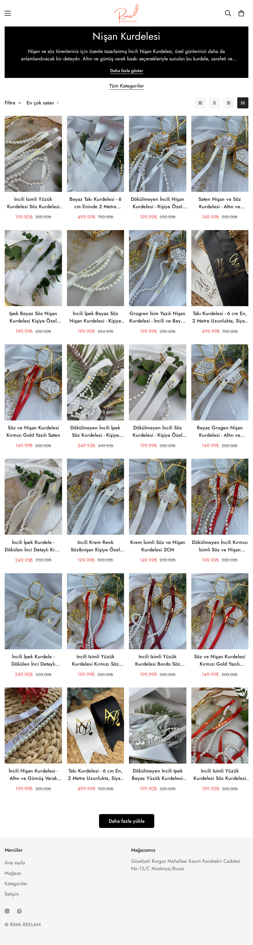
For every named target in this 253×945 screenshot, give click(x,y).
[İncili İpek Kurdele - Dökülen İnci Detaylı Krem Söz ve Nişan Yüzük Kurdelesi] (33, 497)
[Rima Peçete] (126, 13)
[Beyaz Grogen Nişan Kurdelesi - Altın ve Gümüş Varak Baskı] (220, 382)
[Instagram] (7, 911)
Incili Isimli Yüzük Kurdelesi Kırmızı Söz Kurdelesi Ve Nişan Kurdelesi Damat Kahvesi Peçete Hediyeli (95, 660)
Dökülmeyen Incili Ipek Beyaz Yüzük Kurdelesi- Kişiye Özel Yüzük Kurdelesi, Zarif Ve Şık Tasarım (157, 774)
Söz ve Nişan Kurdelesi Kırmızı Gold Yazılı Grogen (219, 660)
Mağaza (13, 873)
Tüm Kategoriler (126, 85)
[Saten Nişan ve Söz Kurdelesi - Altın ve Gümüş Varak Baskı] (220, 154)
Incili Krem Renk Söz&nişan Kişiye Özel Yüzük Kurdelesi (95, 546)
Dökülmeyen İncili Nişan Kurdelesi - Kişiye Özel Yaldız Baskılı (157, 203)
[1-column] (200, 102)
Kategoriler (16, 883)
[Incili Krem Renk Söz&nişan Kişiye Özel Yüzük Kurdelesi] (95, 497)
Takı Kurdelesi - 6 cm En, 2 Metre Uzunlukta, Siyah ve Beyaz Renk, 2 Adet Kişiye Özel (95, 774)
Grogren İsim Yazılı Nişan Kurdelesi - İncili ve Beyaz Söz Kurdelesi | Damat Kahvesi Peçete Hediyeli (157, 317)
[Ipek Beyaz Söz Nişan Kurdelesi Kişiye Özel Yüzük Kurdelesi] (33, 268)
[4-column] (242, 102)
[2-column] (214, 102)
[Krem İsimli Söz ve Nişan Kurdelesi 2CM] (157, 497)
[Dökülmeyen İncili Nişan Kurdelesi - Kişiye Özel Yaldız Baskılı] (157, 154)
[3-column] (228, 102)
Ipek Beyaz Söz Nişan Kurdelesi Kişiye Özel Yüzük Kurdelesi (33, 317)
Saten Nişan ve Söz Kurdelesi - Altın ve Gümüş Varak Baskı (219, 203)
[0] (241, 13)
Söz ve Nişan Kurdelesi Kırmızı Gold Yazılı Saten (33, 431)
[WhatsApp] (19, 911)
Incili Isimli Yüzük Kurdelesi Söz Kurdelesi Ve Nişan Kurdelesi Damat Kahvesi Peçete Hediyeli (33, 203)
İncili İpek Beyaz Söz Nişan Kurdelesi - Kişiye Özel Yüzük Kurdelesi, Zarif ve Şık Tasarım (95, 317)
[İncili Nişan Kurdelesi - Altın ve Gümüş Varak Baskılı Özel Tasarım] (33, 725)
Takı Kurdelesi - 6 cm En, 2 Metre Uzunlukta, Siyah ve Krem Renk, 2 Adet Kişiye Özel (219, 317)
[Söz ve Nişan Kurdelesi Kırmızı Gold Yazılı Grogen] (220, 611)
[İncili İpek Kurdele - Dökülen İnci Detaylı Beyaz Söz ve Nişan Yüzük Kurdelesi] (33, 611)
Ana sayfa (15, 862)
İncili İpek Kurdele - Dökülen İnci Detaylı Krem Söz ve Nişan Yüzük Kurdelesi (33, 546)
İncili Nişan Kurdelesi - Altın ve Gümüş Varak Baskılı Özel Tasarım (33, 774)
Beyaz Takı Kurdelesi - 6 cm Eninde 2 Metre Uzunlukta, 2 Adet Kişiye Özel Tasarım (95, 203)
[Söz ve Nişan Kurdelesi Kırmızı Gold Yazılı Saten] (33, 382)
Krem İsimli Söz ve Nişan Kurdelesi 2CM (157, 546)
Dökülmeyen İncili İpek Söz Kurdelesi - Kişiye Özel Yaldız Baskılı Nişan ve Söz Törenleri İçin (95, 431)
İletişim (12, 894)
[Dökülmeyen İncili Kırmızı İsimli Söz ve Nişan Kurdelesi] (220, 497)
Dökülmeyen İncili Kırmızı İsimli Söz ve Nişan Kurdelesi (220, 546)
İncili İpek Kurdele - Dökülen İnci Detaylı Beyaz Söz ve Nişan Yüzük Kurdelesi (33, 660)
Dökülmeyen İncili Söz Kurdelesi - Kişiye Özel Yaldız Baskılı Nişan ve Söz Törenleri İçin (157, 431)
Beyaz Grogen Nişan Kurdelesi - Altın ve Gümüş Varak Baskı (220, 431)
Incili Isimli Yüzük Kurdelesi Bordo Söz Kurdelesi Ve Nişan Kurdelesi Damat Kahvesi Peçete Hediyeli (158, 660)
